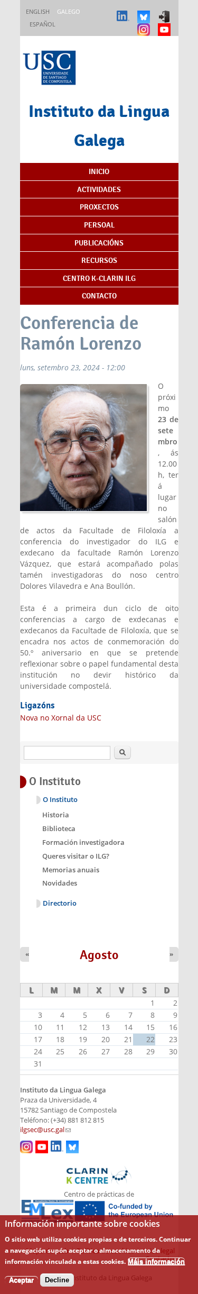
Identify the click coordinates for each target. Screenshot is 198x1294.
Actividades (99, 189)
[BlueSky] (145, 12)
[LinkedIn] (124, 12)
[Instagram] (145, 24)
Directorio (60, 903)
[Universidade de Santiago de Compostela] (50, 69)
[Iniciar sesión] (165, 12)
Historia (55, 814)
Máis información (156, 1261)
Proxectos (99, 207)
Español (42, 24)
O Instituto (60, 799)
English (38, 11)
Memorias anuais (70, 869)
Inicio (99, 171)
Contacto (99, 295)
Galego (68, 11)
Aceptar (21, 1280)
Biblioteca (59, 828)
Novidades (59, 883)
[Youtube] (165, 24)
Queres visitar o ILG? (75, 856)
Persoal (99, 225)
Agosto (99, 954)
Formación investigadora (83, 842)
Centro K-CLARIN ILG (99, 278)
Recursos (99, 260)
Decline (57, 1280)
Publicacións (99, 243)
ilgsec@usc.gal (45, 1129)
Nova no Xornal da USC (60, 718)
